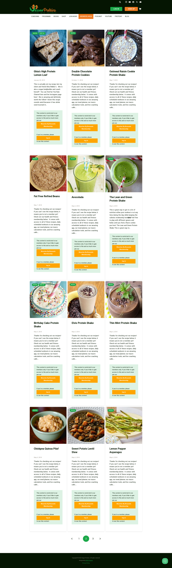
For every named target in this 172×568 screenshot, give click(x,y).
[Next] (100, 539)
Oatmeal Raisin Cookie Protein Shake (122, 73)
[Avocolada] (86, 173)
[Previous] (72, 539)
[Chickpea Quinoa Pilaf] (48, 425)
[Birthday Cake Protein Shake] (48, 299)
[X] (137, 2)
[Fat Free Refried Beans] (48, 173)
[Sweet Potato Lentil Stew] (86, 425)
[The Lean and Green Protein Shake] (124, 173)
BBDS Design (89, 560)
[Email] (140, 2)
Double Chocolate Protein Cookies (82, 73)
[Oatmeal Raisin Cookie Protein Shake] (124, 48)
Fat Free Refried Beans (47, 196)
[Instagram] (126, 2)
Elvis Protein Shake (83, 323)
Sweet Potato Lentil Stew (83, 450)
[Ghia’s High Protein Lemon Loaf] (48, 48)
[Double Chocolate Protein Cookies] (86, 48)
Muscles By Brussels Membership (48, 125)
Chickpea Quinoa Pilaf (46, 449)
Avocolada (78, 197)
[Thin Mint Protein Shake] (124, 299)
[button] (120, 2)
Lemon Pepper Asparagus (117, 450)
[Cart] (140, 9)
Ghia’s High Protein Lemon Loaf (44, 73)
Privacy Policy (86, 563)
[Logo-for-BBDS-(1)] (43, 8)
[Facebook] (133, 2)
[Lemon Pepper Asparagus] (124, 425)
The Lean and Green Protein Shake (120, 199)
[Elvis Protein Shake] (86, 299)
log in (48, 138)
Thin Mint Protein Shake (123, 323)
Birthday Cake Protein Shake (46, 324)
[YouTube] (129, 2)
